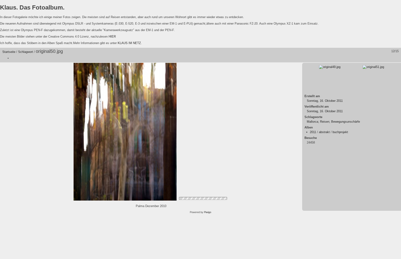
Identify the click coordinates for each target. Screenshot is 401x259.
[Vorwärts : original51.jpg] (396, 58)
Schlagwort (25, 52)
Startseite (8, 52)
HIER (112, 36)
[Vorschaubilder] (377, 58)
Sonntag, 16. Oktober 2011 (325, 100)
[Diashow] (15, 58)
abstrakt (324, 132)
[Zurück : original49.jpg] (386, 58)
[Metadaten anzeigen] (25, 58)
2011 (313, 132)
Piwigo (207, 212)
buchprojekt (340, 132)
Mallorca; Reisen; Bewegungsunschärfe (333, 121)
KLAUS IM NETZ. (130, 43)
